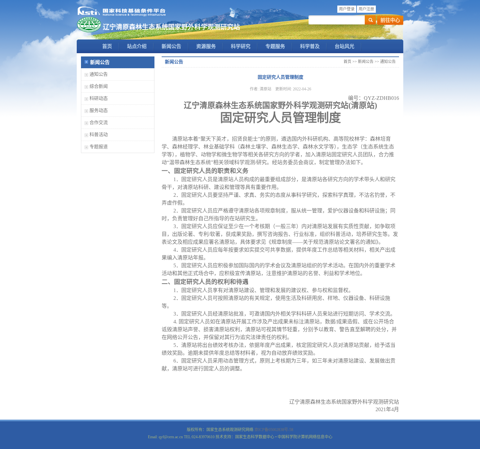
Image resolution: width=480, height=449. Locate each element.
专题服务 (275, 46)
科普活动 (98, 134)
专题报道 (98, 146)
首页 (107, 46)
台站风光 (344, 46)
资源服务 (206, 46)
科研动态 (98, 98)
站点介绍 (137, 46)
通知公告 (98, 74)
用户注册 (366, 9)
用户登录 (347, 9)
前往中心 (390, 20)
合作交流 (98, 122)
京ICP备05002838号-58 (273, 429)
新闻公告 (171, 46)
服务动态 (98, 110)
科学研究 (240, 46)
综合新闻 (98, 86)
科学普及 (310, 46)
